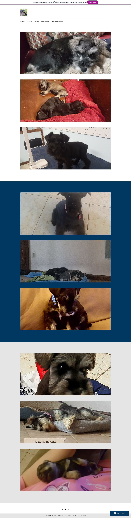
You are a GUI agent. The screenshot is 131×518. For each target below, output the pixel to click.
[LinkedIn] (68, 509)
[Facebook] (63, 509)
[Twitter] (65, 509)
